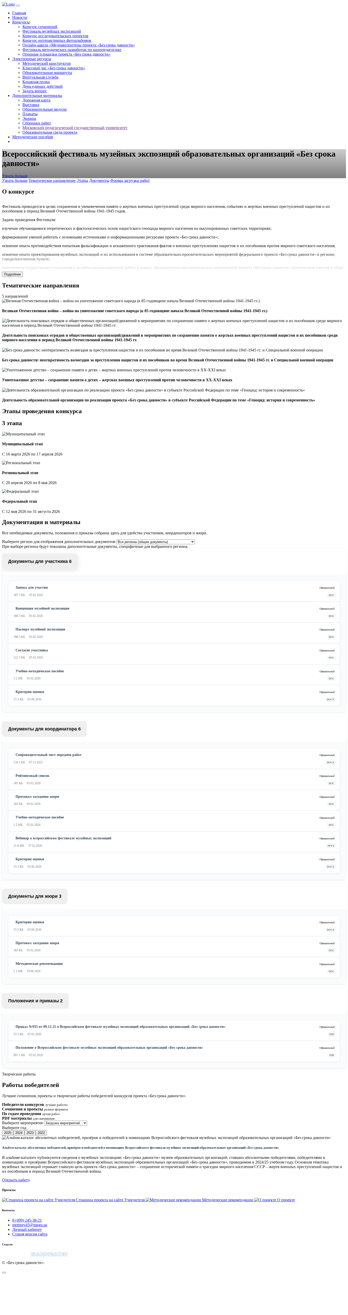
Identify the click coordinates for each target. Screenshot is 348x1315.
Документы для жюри (34, 896)
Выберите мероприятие (22, 1123)
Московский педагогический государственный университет (74, 127)
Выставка (30, 105)
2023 (30, 1133)
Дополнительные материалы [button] (37, 95)
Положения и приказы (35, 1000)
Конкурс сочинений (39, 26)
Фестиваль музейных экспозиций (51, 31)
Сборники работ (36, 123)
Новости (19, 17)
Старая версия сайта (29, 1234)
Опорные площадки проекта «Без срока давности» (66, 54)
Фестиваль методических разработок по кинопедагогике (71, 49)
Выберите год (14, 1128)
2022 (41, 1133)
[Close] (4, 1272)
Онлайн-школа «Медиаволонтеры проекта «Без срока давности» (78, 45)
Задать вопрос (34, 91)
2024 (18, 1133)
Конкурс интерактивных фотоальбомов (56, 40)
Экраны (29, 118)
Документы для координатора (44, 728)
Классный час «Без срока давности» (53, 68)
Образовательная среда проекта (49, 132)
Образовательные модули (44, 109)
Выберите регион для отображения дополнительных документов (58, 541)
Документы (99, 180)
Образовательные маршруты (47, 72)
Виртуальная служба (40, 77)
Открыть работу (16, 1180)
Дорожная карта (36, 100)
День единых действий (42, 86)
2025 (7, 1133)
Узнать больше (15, 176)
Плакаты (30, 114)
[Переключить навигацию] (18, 5)
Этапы (82, 180)
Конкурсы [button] (21, 22)
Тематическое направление (52, 180)
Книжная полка (36, 82)
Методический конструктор (46, 63)
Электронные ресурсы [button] (31, 59)
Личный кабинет (27, 1229)
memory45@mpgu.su (29, 1225)
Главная (19, 13)
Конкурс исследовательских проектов (55, 36)
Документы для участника (40, 561)
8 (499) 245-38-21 (27, 1220)
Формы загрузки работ (130, 180)
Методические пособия (32, 137)
